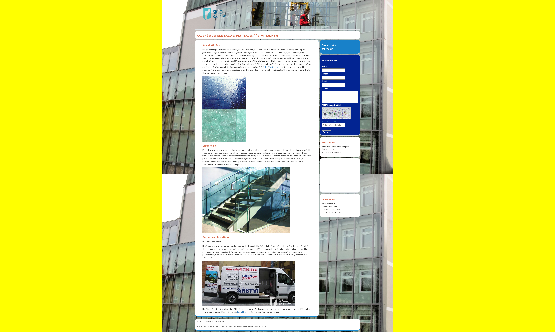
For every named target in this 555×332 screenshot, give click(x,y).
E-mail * (325, 81)
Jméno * (325, 66)
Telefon (325, 73)
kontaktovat (242, 311)
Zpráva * (325, 88)
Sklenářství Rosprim (272, 66)
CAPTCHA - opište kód (331, 105)
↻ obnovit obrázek (329, 121)
